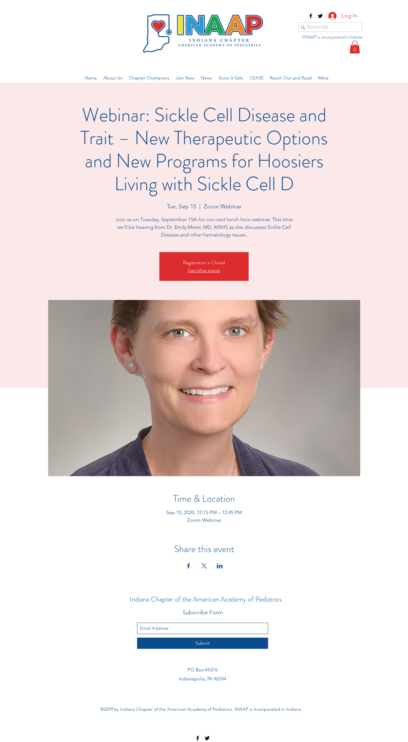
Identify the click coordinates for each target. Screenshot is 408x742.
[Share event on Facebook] (189, 565)
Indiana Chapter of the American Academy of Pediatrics (206, 599)
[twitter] (320, 16)
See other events (204, 270)
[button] (354, 47)
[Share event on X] (204, 565)
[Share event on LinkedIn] (220, 565)
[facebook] (311, 16)
